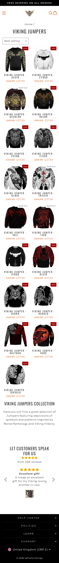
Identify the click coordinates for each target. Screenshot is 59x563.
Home (29, 24)
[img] (29, 458)
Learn (29, 533)
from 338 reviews (30, 461)
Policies (28, 525)
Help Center (29, 518)
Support (28, 541)
